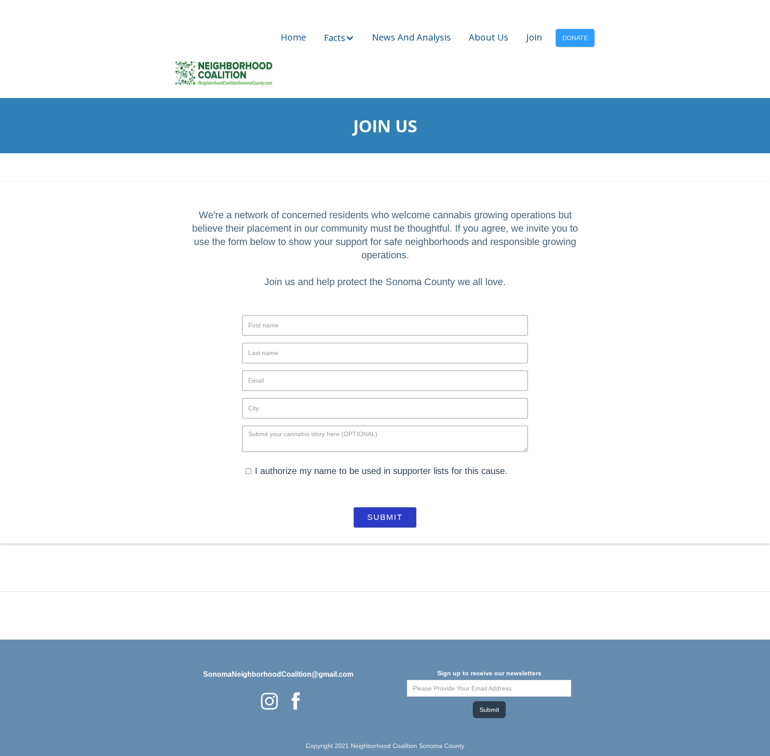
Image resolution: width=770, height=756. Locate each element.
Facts (334, 38)
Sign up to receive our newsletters (489, 673)
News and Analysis (411, 37)
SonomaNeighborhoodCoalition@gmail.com (278, 674)
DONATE (575, 37)
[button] (339, 38)
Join (534, 37)
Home (293, 37)
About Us (488, 37)
